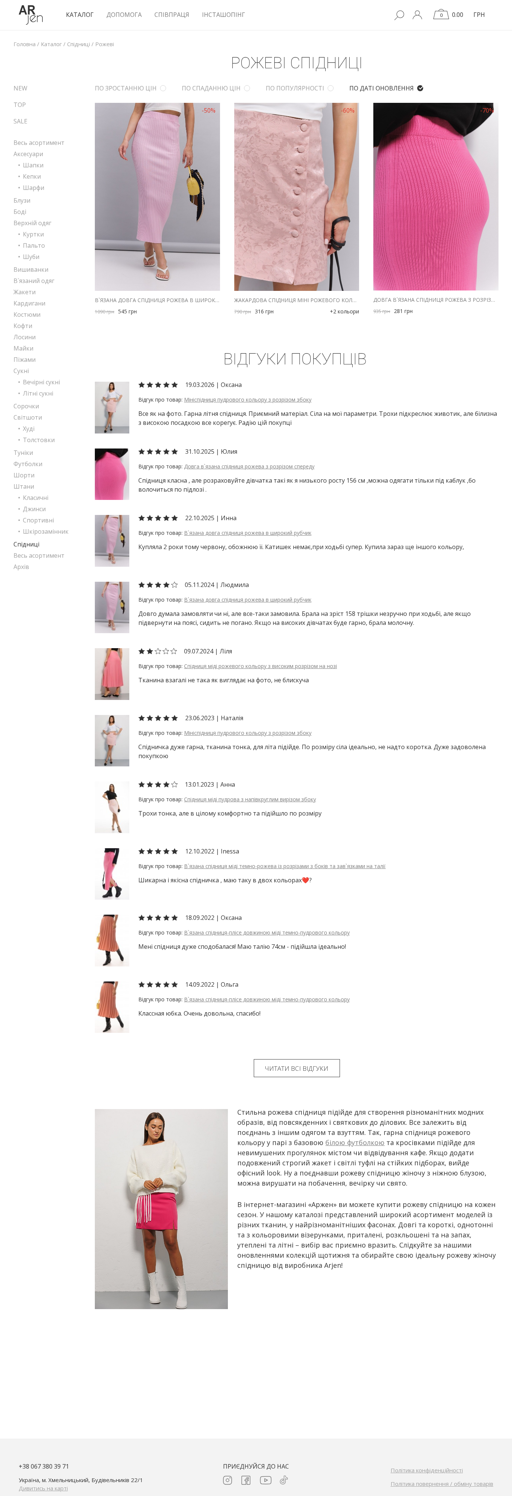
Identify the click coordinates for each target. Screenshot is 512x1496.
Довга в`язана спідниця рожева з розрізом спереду (436, 300)
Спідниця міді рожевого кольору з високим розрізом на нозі (260, 666)
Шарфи (33, 188)
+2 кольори (344, 311)
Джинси (34, 509)
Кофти (22, 326)
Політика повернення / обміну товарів (442, 1483)
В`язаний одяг (33, 281)
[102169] (112, 540)
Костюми (26, 314)
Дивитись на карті (43, 1488)
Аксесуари (28, 154)
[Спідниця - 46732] (112, 673)
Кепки (32, 176)
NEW (20, 88)
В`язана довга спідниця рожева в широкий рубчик (157, 300)
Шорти (23, 475)
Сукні (21, 371)
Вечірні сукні (41, 382)
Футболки (27, 464)
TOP (19, 105)
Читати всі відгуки (296, 1068)
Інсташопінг (223, 15)
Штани (23, 486)
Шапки (33, 165)
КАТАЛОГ (80, 15)
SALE (20, 121)
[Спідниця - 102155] (112, 474)
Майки (23, 348)
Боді (19, 212)
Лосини (24, 337)
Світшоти (27, 417)
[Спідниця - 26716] (112, 806)
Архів (21, 567)
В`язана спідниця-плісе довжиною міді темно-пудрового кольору (267, 932)
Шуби (31, 257)
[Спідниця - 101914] (112, 940)
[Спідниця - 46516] (112, 407)
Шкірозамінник (46, 531)
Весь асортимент (38, 142)
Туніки (23, 452)
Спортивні (38, 520)
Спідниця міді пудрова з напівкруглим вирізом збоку (250, 799)
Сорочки (26, 406)
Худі (28, 428)
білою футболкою (355, 1142)
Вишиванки (30, 269)
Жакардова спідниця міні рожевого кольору (296, 300)
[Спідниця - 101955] (112, 873)
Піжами (24, 359)
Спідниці (26, 544)
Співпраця (171, 15)
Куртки (33, 234)
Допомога (124, 15)
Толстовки (39, 440)
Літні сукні (38, 393)
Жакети (24, 292)
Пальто (34, 245)
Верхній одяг (32, 223)
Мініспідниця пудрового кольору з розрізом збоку (247, 399)
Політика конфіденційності (427, 1470)
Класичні (35, 498)
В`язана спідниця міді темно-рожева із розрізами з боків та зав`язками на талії (285, 866)
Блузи (21, 200)
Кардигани (29, 303)
